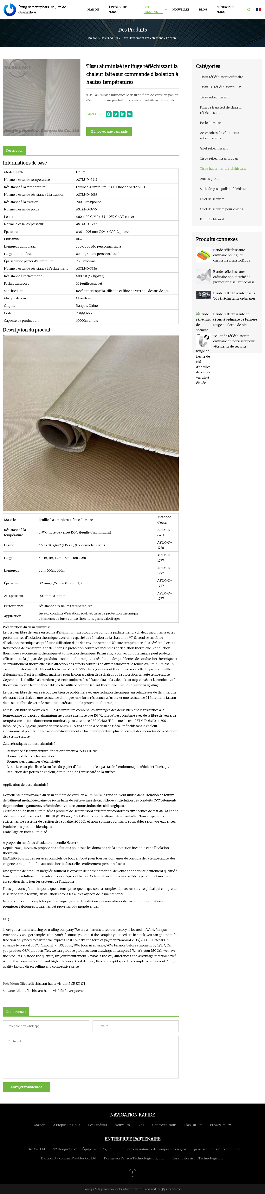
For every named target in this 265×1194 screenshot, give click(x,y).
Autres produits (211, 179)
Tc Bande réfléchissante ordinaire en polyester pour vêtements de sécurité (234, 341)
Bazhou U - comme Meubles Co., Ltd (68, 1158)
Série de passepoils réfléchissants (225, 189)
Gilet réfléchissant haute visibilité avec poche (50, 991)
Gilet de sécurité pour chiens (221, 209)
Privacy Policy (220, 1125)
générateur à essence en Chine (217, 1149)
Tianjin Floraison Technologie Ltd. (198, 1158)
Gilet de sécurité (212, 199)
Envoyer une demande (111, 131)
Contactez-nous (226, 9)
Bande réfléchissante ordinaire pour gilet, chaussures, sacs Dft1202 (231, 255)
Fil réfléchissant (212, 219)
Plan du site (193, 1125)
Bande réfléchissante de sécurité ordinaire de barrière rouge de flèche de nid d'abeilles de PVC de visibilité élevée (235, 320)
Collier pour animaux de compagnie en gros (153, 1149)
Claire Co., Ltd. (35, 1149)
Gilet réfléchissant (214, 148)
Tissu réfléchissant (214, 97)
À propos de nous (118, 9)
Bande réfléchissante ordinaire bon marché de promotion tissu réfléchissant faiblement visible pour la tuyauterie (235, 277)
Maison (93, 9)
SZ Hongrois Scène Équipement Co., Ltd (83, 1149)
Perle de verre (210, 123)
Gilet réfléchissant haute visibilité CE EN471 (52, 983)
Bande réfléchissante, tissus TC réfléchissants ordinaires (234, 295)
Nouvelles (180, 9)
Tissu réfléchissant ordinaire (221, 77)
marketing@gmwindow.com (166, 1189)
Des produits (151, 9)
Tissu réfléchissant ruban (219, 158)
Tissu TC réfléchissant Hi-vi (221, 87)
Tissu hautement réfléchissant (142, 38)
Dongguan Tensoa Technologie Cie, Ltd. (134, 1158)
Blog (203, 9)
